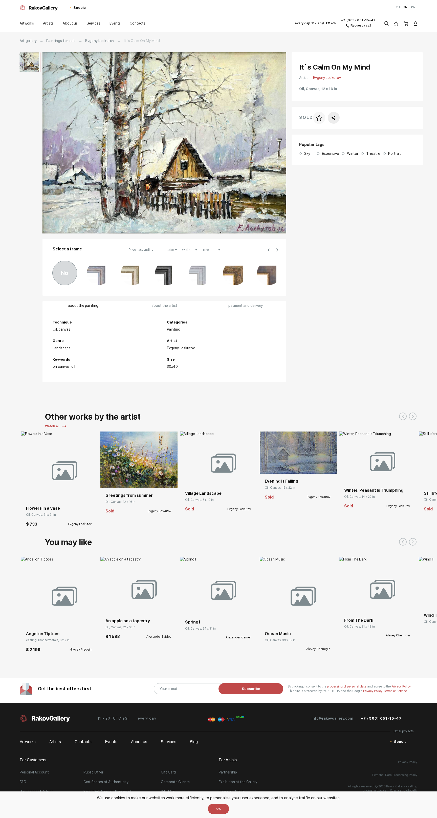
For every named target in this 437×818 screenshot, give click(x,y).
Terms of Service (395, 691)
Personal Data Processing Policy (394, 775)
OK (218, 809)
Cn (413, 7)
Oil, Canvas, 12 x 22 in (280, 487)
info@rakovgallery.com (332, 718)
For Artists (228, 760)
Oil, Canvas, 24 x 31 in (200, 628)
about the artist (164, 306)
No (64, 273)
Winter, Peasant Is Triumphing (373, 490)
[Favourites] (396, 23)
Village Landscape (203, 493)
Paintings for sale (61, 41)
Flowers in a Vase (43, 508)
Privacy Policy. (401, 686)
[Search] (386, 23)
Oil (73, 366)
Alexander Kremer (238, 637)
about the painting (83, 306)
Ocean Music (278, 633)
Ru (398, 7)
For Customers (33, 760)
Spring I (192, 622)
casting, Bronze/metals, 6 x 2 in (48, 640)
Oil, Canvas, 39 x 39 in (280, 640)
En (405, 7)
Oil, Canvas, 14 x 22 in (359, 497)
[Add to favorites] (40, 493)
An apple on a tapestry (127, 620)
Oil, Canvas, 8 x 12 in (199, 500)
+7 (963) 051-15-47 (358, 20)
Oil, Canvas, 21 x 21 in (41, 514)
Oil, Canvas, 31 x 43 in (359, 626)
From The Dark (358, 620)
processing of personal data (347, 686)
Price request (195, 607)
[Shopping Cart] (406, 23)
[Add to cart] (29, 493)
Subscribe (251, 689)
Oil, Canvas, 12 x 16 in (120, 502)
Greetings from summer (129, 495)
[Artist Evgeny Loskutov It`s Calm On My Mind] (164, 142)
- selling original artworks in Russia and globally (390, 788)
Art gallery (28, 41)
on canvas (61, 366)
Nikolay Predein (81, 649)
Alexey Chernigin (318, 649)
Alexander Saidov (158, 636)
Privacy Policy (373, 691)
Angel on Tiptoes (42, 633)
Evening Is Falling (281, 481)
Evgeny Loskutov (99, 41)
